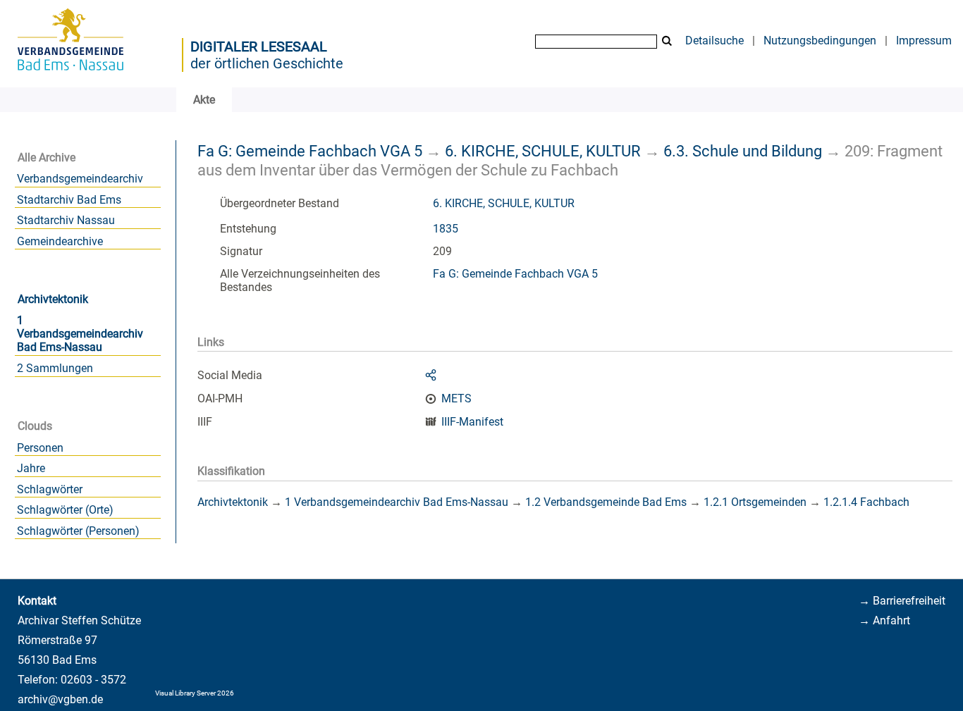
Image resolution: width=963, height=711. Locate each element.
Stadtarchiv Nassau (66, 220)
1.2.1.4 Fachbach (866, 502)
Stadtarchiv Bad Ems (69, 199)
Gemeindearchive (60, 241)
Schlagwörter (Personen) (78, 531)
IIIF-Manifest (472, 421)
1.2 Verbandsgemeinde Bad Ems (606, 502)
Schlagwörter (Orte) (65, 510)
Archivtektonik (53, 299)
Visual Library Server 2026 (194, 693)
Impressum (924, 40)
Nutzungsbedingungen (819, 40)
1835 (445, 228)
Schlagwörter (49, 489)
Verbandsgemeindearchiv (80, 178)
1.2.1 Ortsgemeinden (755, 502)
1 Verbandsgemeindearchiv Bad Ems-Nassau (80, 334)
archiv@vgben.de (60, 699)
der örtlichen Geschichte (266, 63)
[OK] (667, 41)
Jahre (31, 468)
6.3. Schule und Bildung (742, 151)
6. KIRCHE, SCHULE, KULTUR (543, 151)
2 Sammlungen (55, 368)
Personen (40, 448)
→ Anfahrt (884, 620)
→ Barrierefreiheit (902, 600)
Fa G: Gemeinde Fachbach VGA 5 (309, 151)
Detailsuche (714, 40)
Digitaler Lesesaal (258, 46)
